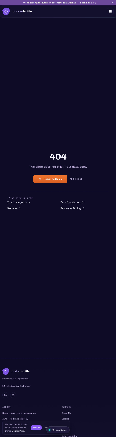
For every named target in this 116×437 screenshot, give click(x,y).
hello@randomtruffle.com (18, 386)
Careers (65, 418)
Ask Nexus (76, 179)
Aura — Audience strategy (15, 418)
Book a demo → (88, 2)
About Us (66, 413)
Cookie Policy (18, 430)
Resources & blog (70, 208)
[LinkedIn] (5, 395)
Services (12, 208)
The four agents (17, 202)
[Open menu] (110, 11)
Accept (36, 427)
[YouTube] (13, 395)
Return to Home (53, 178)
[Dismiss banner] (112, 3)
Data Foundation (70, 202)
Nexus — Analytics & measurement (19, 413)
